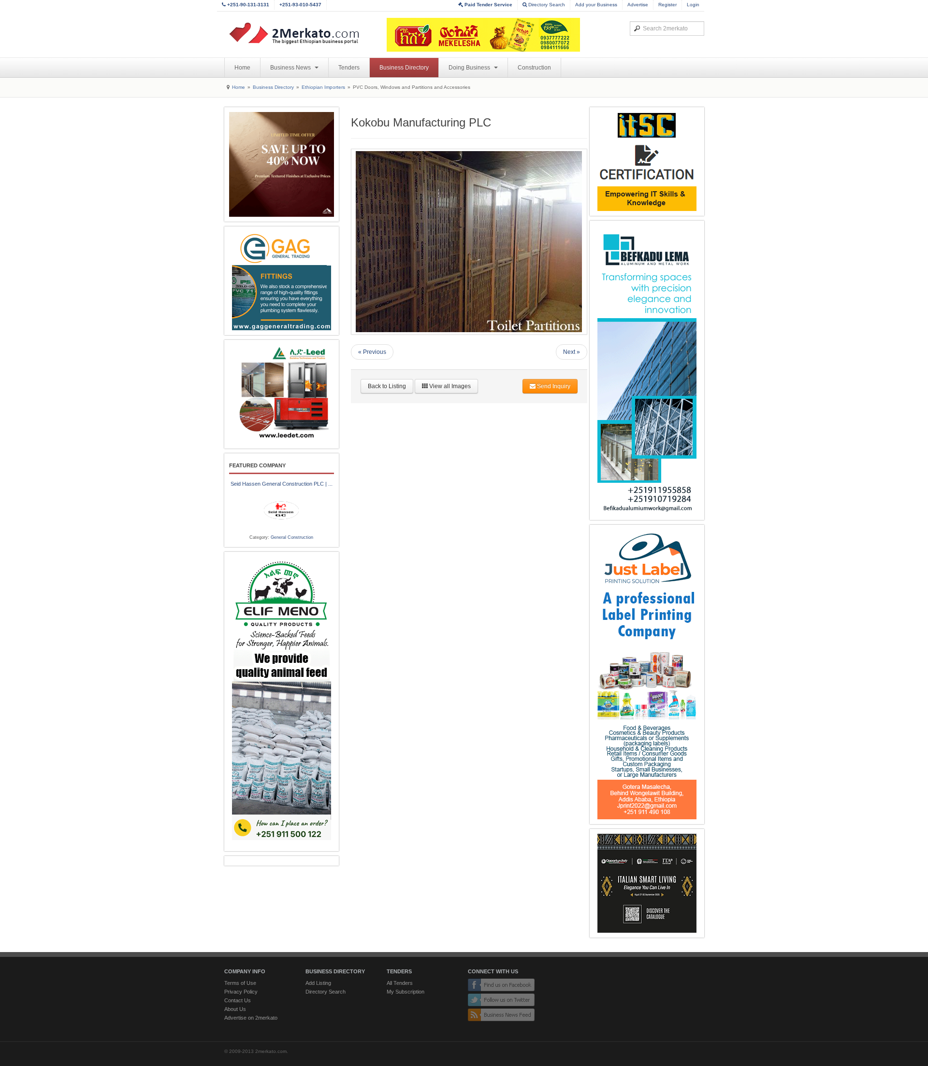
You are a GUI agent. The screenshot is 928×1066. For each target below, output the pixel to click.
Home (242, 67)
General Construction (292, 537)
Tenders (349, 67)
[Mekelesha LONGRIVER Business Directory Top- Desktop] (483, 35)
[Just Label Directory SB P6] (646, 674)
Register (667, 4)
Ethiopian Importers (323, 87)
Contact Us (237, 1000)
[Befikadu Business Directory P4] (646, 370)
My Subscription (405, 992)
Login (693, 4)
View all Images (449, 386)
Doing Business (470, 67)
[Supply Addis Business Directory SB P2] (281, 164)
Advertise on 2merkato (250, 1018)
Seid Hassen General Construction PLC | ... (282, 484)
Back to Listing (387, 386)
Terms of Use (240, 983)
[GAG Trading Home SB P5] (281, 280)
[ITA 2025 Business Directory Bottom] (646, 883)
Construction (534, 67)
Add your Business (596, 4)
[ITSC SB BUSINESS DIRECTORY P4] (646, 161)
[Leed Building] (281, 394)
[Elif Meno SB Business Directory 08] (281, 701)
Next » (571, 352)
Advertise (637, 4)
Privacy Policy (241, 992)
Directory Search (546, 4)
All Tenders (400, 983)
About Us (235, 1009)
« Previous (372, 352)
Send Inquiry (553, 386)
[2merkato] (300, 33)
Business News (291, 67)
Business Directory (404, 67)
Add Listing (318, 983)
